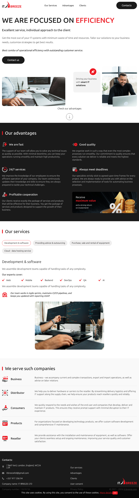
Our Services (50, 5)
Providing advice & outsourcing (50, 243)
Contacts (127, 5)
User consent (76, 484)
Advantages (68, 5)
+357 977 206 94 (14, 478)
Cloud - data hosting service (17, 251)
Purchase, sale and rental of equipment (91, 243)
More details (106, 492)
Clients (82, 5)
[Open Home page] (11, 4)
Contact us (13, 60)
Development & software (16, 243)
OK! (115, 493)
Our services (76, 467)
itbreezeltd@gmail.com (17, 473)
